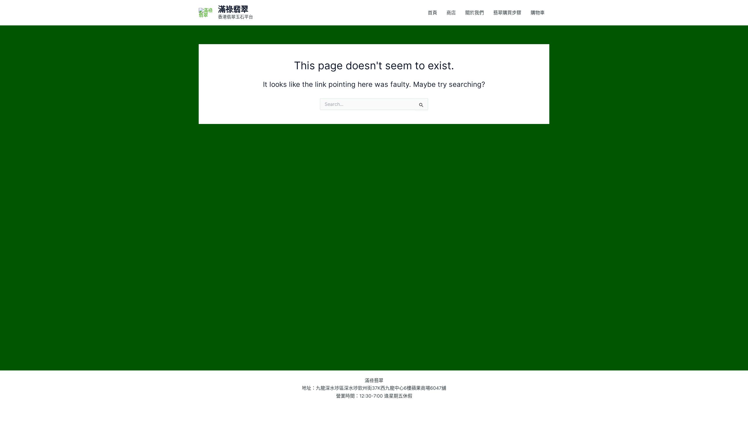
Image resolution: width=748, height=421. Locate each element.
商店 (451, 12)
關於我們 (474, 12)
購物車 (538, 12)
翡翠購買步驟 (507, 12)
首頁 (432, 12)
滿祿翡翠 (233, 9)
